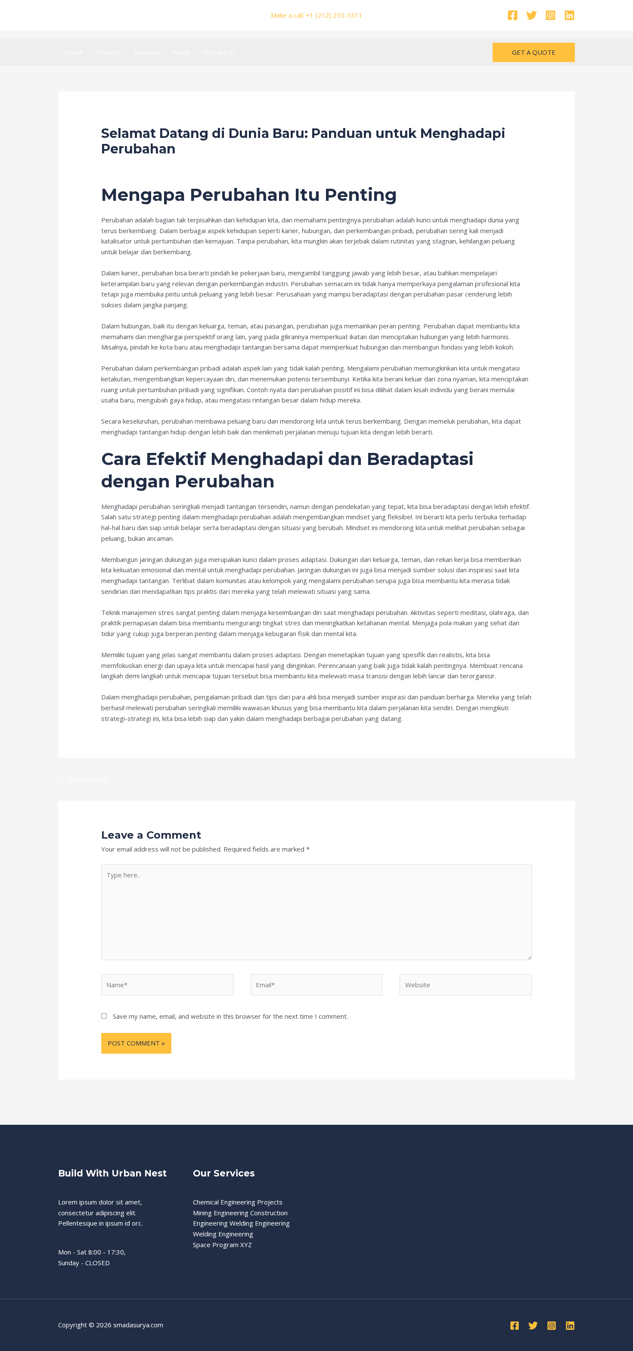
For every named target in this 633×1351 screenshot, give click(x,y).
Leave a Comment (128, 165)
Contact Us (219, 52)
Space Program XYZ (222, 1244)
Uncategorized (183, 165)
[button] (534, 52)
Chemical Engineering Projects (237, 1202)
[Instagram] (550, 15)
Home (74, 52)
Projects (108, 52)
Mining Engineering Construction (240, 1212)
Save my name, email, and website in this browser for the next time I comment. (230, 1016)
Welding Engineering (223, 1233)
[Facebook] (512, 15)
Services (146, 52)
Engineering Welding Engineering (241, 1223)
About (181, 52)
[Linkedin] (569, 15)
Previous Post (84, 778)
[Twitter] (531, 15)
